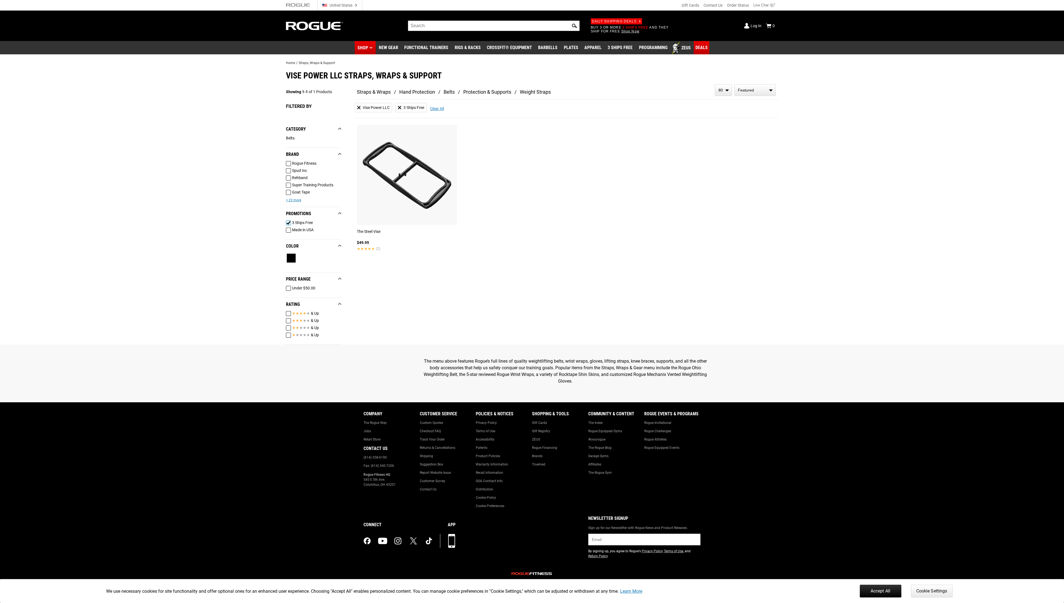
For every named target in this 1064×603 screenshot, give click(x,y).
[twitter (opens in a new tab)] (413, 541)
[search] (494, 26)
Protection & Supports (487, 92)
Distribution (484, 489)
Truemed (538, 464)
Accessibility (485, 439)
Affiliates (594, 464)
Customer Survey (432, 481)
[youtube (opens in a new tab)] (383, 541)
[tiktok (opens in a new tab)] (429, 541)
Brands (537, 456)
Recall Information (489, 473)
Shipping (426, 456)
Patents (481, 448)
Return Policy (598, 556)
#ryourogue (596, 439)
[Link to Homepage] (314, 26)
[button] (574, 26)
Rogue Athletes (655, 439)
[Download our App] (452, 541)
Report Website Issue (435, 473)
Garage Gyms (598, 456)
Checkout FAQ (430, 431)
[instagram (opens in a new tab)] (398, 541)
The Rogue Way (375, 423)
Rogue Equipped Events (661, 448)
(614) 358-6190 (375, 457)
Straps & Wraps (374, 92)
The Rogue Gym (600, 473)
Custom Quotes (431, 423)
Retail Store (372, 439)
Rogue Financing (544, 448)
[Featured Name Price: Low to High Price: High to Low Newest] (755, 90)
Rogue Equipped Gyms (605, 431)
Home (290, 63)
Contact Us (713, 5)
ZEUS (536, 439)
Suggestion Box (431, 464)
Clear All (437, 108)
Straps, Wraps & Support (317, 63)
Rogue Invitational (657, 423)
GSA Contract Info (489, 481)
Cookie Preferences (490, 506)
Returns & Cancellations (437, 448)
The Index (595, 423)
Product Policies (488, 456)
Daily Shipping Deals (614, 21)
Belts (449, 92)
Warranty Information (492, 464)
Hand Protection (417, 92)
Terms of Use (485, 431)
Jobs (367, 431)
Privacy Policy (486, 423)
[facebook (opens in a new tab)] (367, 541)
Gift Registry (541, 431)
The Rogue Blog (600, 448)
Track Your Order (432, 439)
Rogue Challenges (657, 431)
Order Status (738, 5)
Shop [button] (362, 47)
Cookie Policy (486, 498)
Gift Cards (690, 5)
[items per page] (723, 90)
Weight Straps (535, 92)
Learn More (631, 591)
